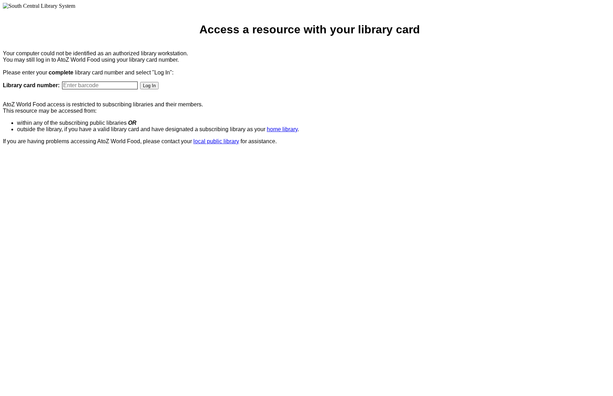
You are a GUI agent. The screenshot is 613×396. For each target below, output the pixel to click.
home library (282, 129)
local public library (216, 141)
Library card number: (31, 85)
